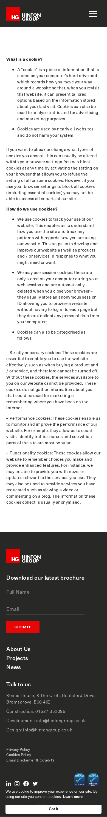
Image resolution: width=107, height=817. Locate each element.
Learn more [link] (73, 797)
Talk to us (18, 684)
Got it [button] (53, 809)
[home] (23, 14)
